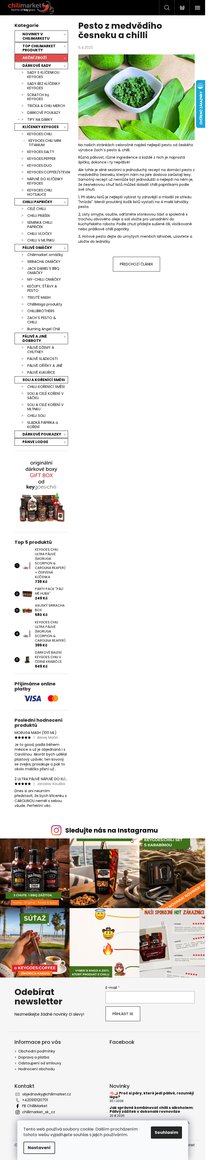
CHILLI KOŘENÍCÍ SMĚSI (46, 386)
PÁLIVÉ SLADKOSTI (42, 358)
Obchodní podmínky (36, 1051)
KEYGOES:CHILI (39, 134)
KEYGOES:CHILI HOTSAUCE (39, 192)
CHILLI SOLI (36, 415)
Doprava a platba (33, 1057)
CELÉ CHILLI (36, 208)
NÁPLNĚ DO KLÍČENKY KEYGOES (45, 181)
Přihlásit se (122, 1013)
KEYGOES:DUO (39, 165)
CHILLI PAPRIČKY (37, 201)
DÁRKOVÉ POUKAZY (43, 112)
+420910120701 (35, 1100)
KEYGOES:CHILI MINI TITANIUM (45, 142)
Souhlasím (166, 1132)
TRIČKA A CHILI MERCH (46, 105)
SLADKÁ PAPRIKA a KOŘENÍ (42, 424)
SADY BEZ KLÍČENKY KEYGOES (43, 86)
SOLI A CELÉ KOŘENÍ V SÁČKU (45, 395)
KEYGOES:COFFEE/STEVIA (47, 172)
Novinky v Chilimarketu (35, 36)
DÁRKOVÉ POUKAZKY (41, 434)
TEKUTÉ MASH (38, 297)
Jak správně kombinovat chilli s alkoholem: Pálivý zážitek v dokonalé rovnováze (151, 1110)
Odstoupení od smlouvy (39, 1063)
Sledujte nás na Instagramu (111, 830)
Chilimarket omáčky (45, 254)
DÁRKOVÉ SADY (36, 65)
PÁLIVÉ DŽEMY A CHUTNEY (40, 349)
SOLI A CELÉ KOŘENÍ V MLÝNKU (45, 407)
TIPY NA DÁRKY (40, 119)
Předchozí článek (136, 264)
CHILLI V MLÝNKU (41, 240)
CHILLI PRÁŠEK (38, 215)
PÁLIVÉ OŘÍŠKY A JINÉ (44, 365)
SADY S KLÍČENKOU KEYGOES (43, 74)
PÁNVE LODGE (35, 441)
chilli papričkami (164, 184)
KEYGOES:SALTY (40, 151)
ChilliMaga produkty (44, 304)
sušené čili (161, 224)
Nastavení (39, 1148)
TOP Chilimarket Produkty (39, 48)
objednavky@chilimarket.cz (46, 1094)
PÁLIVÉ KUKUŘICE (41, 372)
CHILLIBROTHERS (41, 310)
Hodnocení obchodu (36, 1069)
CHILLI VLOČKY (39, 233)
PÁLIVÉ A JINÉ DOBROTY (34, 338)
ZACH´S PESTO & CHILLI (41, 320)
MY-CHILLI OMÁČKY (44, 279)
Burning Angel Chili (43, 329)
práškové (96, 229)
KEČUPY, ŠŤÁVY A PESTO (42, 288)
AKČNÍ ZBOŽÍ (34, 57)
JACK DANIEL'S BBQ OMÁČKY (43, 270)
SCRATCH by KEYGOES (38, 97)
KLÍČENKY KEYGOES (40, 126)
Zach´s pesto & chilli (111, 150)
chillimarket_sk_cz (38, 1111)
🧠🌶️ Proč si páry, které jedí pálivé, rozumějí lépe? (152, 1095)
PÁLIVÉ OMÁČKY (37, 247)
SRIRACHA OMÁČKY (43, 261)
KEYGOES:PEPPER (41, 158)
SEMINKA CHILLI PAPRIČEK (39, 224)
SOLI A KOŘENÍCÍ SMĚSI (43, 379)
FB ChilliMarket (34, 1105)
